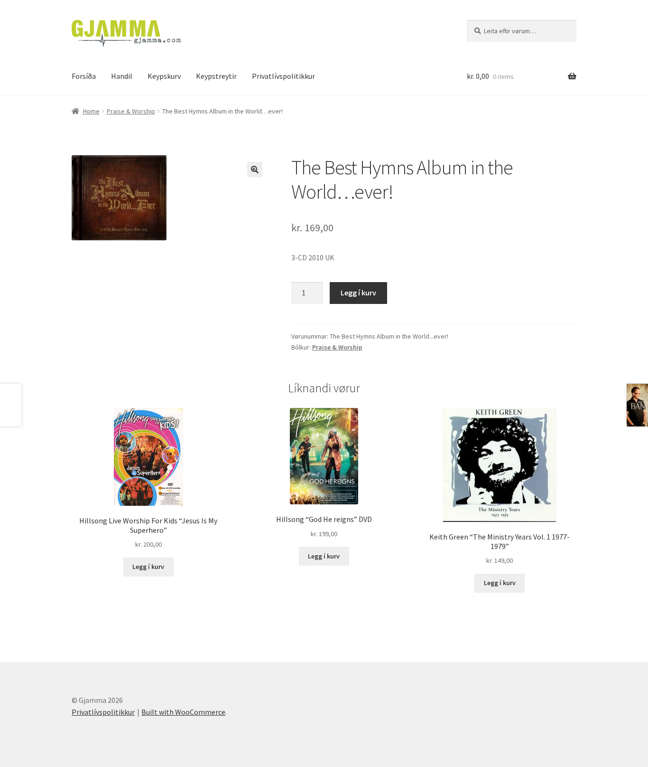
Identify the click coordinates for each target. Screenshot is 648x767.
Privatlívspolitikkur (283, 76)
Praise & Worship (131, 111)
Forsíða (84, 76)
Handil (121, 76)
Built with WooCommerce (183, 712)
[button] (254, 169)
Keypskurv (164, 76)
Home (91, 111)
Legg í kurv (358, 292)
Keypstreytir (216, 76)
